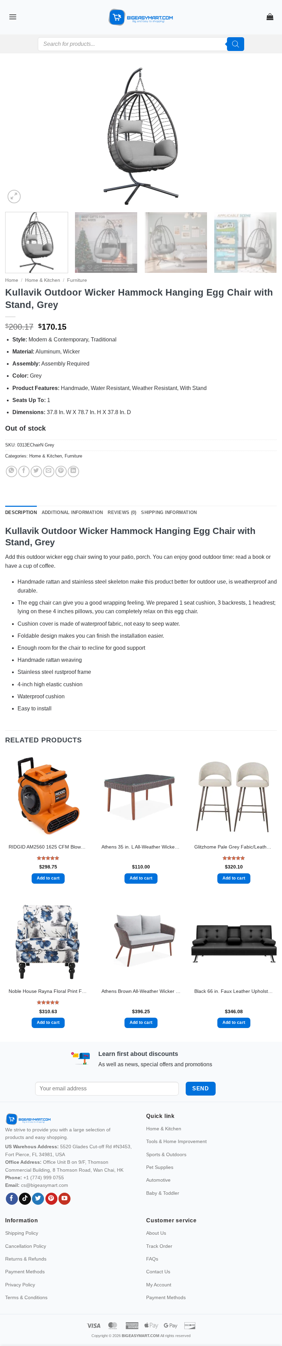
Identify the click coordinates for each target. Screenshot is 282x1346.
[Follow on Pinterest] (51, 1199)
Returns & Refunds (25, 1259)
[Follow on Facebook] (12, 1199)
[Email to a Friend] (48, 471)
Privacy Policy (20, 1284)
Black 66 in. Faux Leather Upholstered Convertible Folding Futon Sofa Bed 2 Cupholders (233, 991)
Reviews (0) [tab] (122, 512)
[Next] (263, 136)
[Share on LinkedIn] (73, 471)
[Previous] (19, 136)
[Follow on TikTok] (25, 1199)
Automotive (158, 1180)
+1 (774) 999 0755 (43, 1177)
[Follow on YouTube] (64, 1199)
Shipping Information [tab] (169, 512)
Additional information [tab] (72, 512)
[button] (12, 17)
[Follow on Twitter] (38, 1199)
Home (11, 280)
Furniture (77, 280)
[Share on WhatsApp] (11, 471)
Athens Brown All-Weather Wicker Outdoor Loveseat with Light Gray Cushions (141, 991)
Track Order (159, 1246)
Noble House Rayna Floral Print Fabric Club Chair (48, 991)
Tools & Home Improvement (176, 1141)
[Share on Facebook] (24, 471)
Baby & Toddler (162, 1193)
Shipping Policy (21, 1233)
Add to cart (48, 878)
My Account (158, 1284)
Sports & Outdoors (166, 1154)
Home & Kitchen (42, 280)
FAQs (152, 1259)
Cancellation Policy (25, 1246)
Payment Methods (25, 1271)
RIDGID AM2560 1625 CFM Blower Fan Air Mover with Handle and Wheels (48, 847)
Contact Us (158, 1271)
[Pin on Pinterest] (61, 471)
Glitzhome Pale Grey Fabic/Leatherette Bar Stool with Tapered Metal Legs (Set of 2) (233, 847)
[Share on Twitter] (36, 471)
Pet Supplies (159, 1167)
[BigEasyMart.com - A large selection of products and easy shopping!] (141, 17)
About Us (156, 1233)
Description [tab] (21, 512)
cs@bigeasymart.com (44, 1185)
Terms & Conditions (26, 1297)
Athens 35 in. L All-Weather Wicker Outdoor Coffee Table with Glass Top (141, 847)
